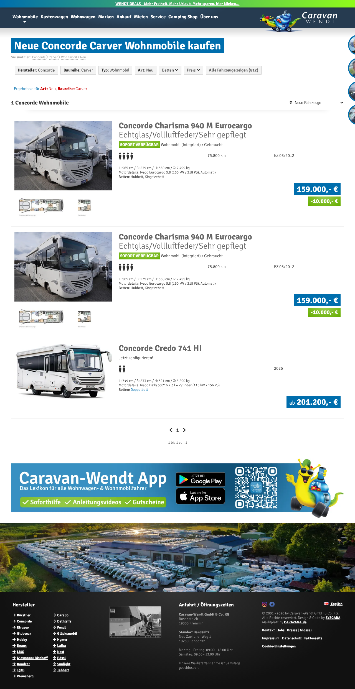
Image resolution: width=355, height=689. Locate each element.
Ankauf (123, 17)
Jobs (281, 630)
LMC (20, 652)
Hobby (22, 639)
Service (158, 17)
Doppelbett (139, 389)
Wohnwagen (83, 17)
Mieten (141, 17)
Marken (106, 17)
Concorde (24, 621)
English (336, 604)
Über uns (209, 17)
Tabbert (63, 670)
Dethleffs (64, 621)
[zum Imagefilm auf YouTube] (136, 636)
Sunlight (63, 664)
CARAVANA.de (295, 622)
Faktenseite (313, 638)
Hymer (62, 639)
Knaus (22, 646)
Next (60, 652)
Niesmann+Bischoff (32, 658)
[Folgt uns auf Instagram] (265, 605)
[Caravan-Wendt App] (177, 520)
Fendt (61, 627)
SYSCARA (333, 618)
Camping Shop (182, 17)
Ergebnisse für (26, 88)
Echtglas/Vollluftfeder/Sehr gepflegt (185, 130)
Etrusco (23, 627)
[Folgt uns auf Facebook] (272, 605)
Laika (61, 646)
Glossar (306, 630)
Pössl (61, 658)
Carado (63, 615)
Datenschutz (292, 638)
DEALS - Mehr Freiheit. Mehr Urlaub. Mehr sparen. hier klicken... (177, 3)
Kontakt (268, 630)
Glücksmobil (67, 633)
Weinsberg (25, 676)
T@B (20, 670)
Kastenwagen (54, 17)
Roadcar (23, 664)
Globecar (24, 633)
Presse (292, 630)
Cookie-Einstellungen (279, 646)
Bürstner (24, 615)
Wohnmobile (25, 17)
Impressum (271, 638)
